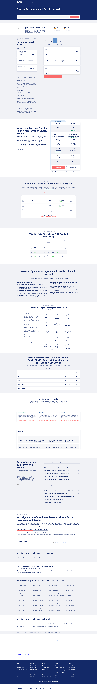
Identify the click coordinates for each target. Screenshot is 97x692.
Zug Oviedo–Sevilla (68, 593)
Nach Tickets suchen (22, 55)
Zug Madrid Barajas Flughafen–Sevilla (56, 593)
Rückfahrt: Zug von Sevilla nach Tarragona (26, 570)
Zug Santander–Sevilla (37, 593)
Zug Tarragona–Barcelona (22, 557)
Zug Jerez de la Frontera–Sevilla (39, 626)
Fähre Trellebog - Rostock (60, 670)
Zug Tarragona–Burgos (53, 608)
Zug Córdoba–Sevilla (37, 623)
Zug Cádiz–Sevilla (52, 623)
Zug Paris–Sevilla (36, 585)
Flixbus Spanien (33, 667)
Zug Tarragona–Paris (52, 598)
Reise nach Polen (71, 671)
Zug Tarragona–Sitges (37, 608)
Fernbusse (32, 663)
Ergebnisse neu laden (48, 192)
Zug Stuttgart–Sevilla (52, 585)
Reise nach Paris (71, 669)
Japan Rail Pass (71, 665)
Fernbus (28, 2)
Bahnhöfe (19, 673)
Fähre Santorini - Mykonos (61, 665)
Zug (24, 2)
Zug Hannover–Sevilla (37, 588)
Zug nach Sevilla (37, 632)
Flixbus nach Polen (34, 665)
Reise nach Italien (72, 673)
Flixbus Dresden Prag (34, 669)
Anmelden (78, 2)
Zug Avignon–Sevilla (68, 590)
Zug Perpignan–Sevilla (21, 598)
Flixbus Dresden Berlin (35, 671)
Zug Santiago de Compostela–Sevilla (56, 595)
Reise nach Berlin (71, 667)
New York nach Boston (22, 671)
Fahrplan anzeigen (21, 69)
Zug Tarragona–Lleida (21, 610)
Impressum (29, 688)
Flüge (32, 2)
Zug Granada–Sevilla (37, 595)
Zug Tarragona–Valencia (53, 600)
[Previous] (31, 248)
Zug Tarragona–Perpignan (38, 605)
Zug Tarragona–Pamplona (54, 605)
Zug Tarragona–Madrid (37, 557)
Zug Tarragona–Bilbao (69, 603)
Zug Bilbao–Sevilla (20, 595)
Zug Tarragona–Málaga (69, 600)
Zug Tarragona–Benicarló (69, 610)
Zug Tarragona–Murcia (69, 605)
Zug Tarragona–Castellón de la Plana (56, 610)
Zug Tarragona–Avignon (38, 603)
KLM (43, 673)
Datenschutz (48, 688)
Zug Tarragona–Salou (37, 610)
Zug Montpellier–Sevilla (53, 590)
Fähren (35, 2)
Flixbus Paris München (35, 673)
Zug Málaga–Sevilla (21, 590)
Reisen (69, 663)
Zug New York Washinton (22, 665)
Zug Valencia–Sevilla (68, 588)
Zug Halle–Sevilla (68, 595)
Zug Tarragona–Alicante (22, 603)
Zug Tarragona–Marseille (38, 600)
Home (18, 632)
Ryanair (44, 665)
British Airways (45, 669)
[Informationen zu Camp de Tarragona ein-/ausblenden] (78, 542)
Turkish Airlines (45, 667)
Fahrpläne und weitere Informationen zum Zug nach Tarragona (62, 570)
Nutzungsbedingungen (39, 688)
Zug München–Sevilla (21, 585)
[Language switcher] (54, 2)
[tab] (49, 44)
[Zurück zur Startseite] (20, 2)
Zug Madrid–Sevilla (21, 588)
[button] (46, 17)
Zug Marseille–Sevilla (52, 588)
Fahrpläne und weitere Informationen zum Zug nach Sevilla (29, 572)
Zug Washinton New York (22, 667)
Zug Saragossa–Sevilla (21, 593)
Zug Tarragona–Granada (22, 605)
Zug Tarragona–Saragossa (54, 603)
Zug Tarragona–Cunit (68, 608)
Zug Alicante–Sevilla (37, 590)
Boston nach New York (22, 669)
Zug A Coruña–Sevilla (37, 598)
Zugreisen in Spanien (28, 632)
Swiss (43, 671)
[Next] (78, 40)
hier (60, 223)
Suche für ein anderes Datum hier (48, 216)
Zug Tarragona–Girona (21, 608)
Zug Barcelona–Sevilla (69, 585)
